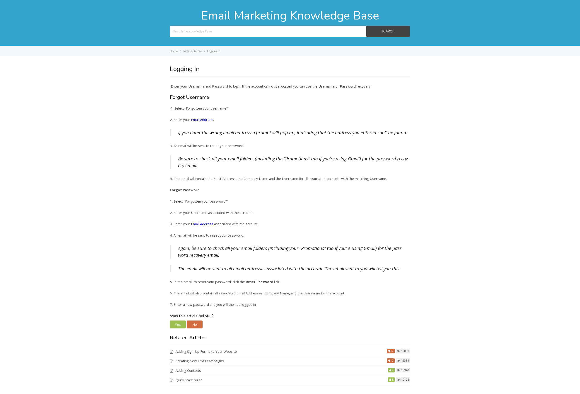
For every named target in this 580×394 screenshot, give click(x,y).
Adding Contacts (188, 370)
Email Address (202, 119)
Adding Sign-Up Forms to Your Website (206, 351)
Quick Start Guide (189, 380)
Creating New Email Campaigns (200, 361)
